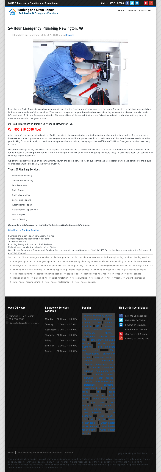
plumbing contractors (142, 265)
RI (98, 391)
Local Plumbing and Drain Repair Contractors (39, 452)
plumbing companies (84, 265)
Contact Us (145, 10)
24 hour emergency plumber (36, 257)
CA (97, 326)
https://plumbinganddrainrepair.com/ (24, 323)
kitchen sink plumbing (112, 261)
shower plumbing (21, 278)
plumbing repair (54, 269)
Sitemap (69, 452)
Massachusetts (91, 353)
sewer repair (116, 273)
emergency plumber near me (51, 261)
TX (85, 419)
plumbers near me (61, 265)
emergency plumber (22, 261)
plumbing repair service (77, 269)
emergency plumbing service (83, 261)
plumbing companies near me (113, 265)
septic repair (73, 273)
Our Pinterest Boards (136, 334)
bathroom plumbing (113, 257)
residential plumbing (22, 273)
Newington (18, 265)
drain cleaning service (138, 257)
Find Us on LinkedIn (135, 325)
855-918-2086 (117, 3)
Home (121, 10)
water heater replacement (57, 282)
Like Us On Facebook (136, 315)
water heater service (85, 282)
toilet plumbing (79, 278)
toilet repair (97, 278)
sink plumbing (40, 278)
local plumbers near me (139, 261)
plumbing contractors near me (27, 269)
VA (108, 278)
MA (111, 350)
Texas (110, 409)
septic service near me (95, 273)
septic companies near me (50, 273)
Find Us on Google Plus (137, 338)
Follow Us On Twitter (135, 320)
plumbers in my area (38, 265)
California (108, 326)
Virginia (118, 278)
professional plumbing (135, 269)
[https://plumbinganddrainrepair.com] (33, 14)
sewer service (134, 273)
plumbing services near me (107, 269)
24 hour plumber (62, 257)
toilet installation (60, 278)
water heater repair (135, 278)
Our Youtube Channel (136, 329)
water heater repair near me (26, 282)
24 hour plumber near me (87, 257)
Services (132, 10)
